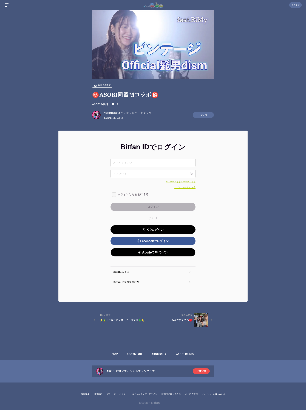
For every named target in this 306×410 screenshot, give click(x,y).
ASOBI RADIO (185, 354)
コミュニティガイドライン (144, 394)
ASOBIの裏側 (100, 104)
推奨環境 (85, 394)
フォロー (205, 115)
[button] (153, 252)
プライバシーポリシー (117, 394)
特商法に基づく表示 (171, 394)
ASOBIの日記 (159, 354)
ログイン (295, 4)
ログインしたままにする (133, 194)
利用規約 (98, 394)
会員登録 (201, 371)
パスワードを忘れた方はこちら (181, 181)
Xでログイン (155, 229)
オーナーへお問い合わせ (213, 394)
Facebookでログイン (154, 241)
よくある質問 (191, 394)
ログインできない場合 (185, 187)
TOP (115, 354)
